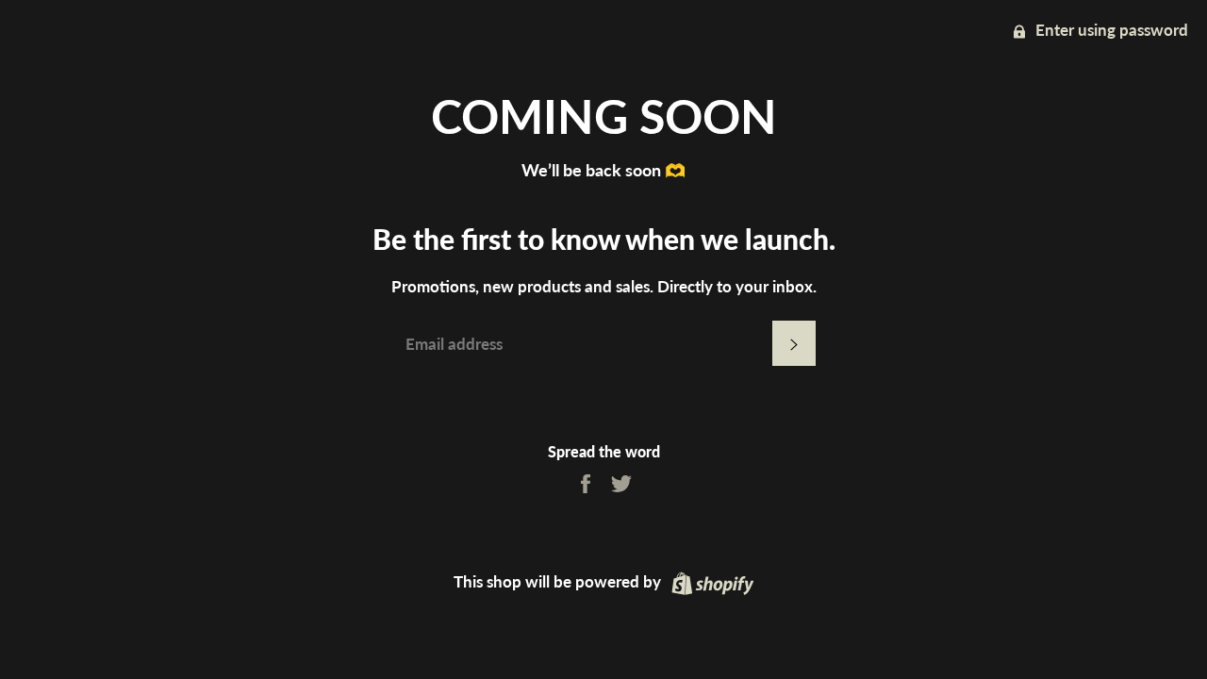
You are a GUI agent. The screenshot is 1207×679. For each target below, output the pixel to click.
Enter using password (1110, 30)
